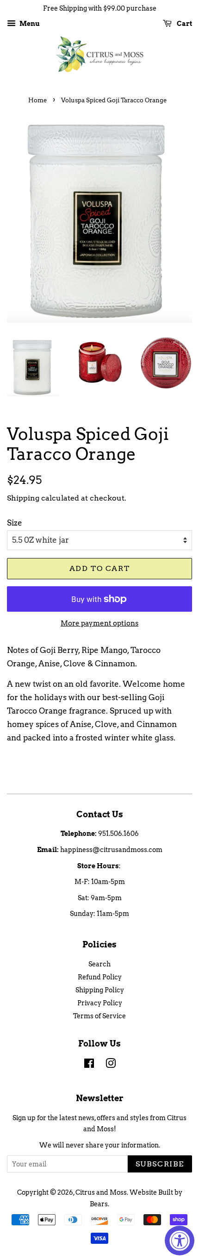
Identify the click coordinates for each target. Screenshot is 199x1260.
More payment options (99, 623)
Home (37, 100)
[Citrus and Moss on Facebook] (89, 1065)
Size (14, 522)
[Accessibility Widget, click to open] (179, 1240)
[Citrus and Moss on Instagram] (111, 1065)
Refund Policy (100, 977)
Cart (183, 23)
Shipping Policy (99, 990)
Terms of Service (99, 1016)
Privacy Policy (99, 1003)
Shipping (23, 498)
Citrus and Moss (101, 1192)
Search (99, 964)
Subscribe (160, 1164)
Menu (29, 23)
